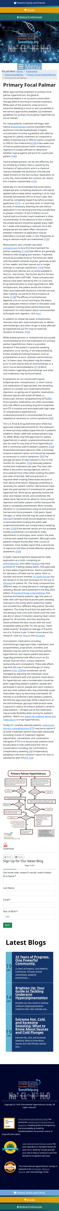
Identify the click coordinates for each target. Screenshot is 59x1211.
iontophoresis (10, 247)
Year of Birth (10, 911)
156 (18, 551)
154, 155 (17, 670)
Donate (30, 9)
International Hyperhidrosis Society (33, 1119)
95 (49, 398)
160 (14, 156)
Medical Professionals (30, 17)
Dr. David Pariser (41, 576)
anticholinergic (11, 563)
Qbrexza (35, 563)
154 (34, 181)
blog (25, 635)
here (38, 313)
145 (34, 143)
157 (18, 203)
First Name (9, 876)
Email (6, 899)
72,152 (29, 757)
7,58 (13, 297)
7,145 (25, 251)
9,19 (37, 366)
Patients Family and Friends (30, 2)
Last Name (8, 887)
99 (42, 456)
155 (47, 239)
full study (40, 635)
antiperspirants (19, 126)
